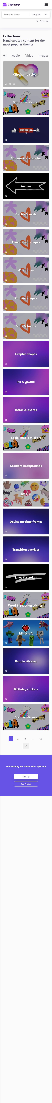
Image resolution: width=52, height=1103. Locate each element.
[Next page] (26, 746)
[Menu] (46, 4)
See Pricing (26, 784)
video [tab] (29, 55)
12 (41, 738)
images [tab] (43, 55)
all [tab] (4, 55)
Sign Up (26, 776)
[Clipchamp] (11, 5)
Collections (44, 21)
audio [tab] (16, 55)
